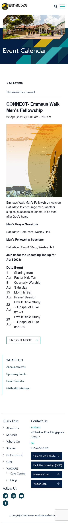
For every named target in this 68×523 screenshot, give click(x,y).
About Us (12, 428)
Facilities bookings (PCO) (47, 465)
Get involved (14, 455)
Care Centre (18, 473)
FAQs (13, 480)
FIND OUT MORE (20, 340)
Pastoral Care (41, 474)
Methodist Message (17, 388)
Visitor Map (40, 483)
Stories (10, 448)
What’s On (13, 441)
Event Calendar (15, 381)
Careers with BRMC (44, 456)
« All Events (14, 83)
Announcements (16, 366)
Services (11, 435)
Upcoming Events (16, 374)
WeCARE (12, 468)
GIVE (9, 462)
